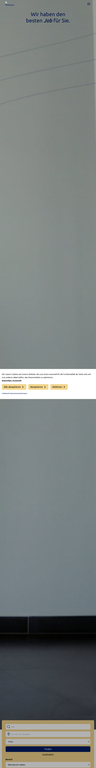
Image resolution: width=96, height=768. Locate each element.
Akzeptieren (36, 387)
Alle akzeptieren (12, 387)
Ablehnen (57, 387)
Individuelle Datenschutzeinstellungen (14, 393)
